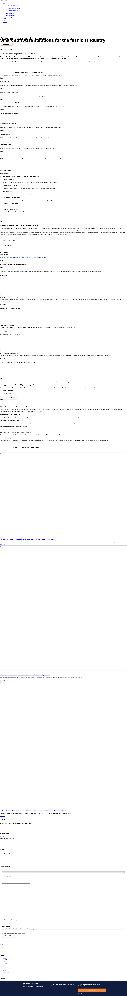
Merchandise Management (12, 10)
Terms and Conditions (8, 974)
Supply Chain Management (12, 11)
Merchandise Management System (10, 103)
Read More (2, 544)
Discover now (6, 44)
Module (4, 3)
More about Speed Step (8, 397)
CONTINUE (92, 990)
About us (5, 18)
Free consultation (8, 935)
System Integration (10, 17)
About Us (5, 959)
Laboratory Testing (10, 15)
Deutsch (14, 23)
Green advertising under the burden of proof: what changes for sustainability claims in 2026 (27, 539)
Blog (4, 20)
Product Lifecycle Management (13, 6)
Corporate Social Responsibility (13, 8)
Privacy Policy (6, 972)
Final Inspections (10, 13)
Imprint (4, 970)
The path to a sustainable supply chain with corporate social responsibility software (25, 675)
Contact (5, 22)
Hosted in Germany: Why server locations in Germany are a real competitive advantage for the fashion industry (33, 810)
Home (4, 958)
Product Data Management (12, 5)
